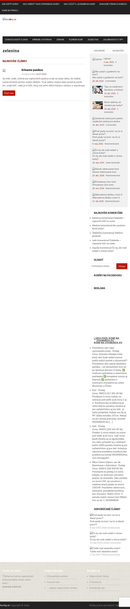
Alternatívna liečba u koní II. (106, 197)
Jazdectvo (92, 39)
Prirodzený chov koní (103, 184)
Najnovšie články (118, 53)
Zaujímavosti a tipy (113, 39)
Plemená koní (76, 39)
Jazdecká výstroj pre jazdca (106, 121)
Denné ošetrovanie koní (104, 172)
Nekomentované (112, 144)
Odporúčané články (99, 576)
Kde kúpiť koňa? (10, 4)
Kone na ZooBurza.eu (108, 342)
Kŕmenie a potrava (42, 39)
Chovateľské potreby (57, 576)
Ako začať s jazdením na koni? (79, 4)
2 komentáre (110, 81)
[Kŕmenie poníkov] (4, 70)
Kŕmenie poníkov (32, 70)
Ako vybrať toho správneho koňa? (41, 4)
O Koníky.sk (95, 582)
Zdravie (60, 39)
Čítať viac (9, 93)
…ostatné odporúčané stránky (62, 588)
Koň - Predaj (98, 390)
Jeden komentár (113, 163)
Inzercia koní (53, 582)
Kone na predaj (10, 10)
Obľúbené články (99, 53)
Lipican (107, 58)
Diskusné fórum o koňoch (113, 4)
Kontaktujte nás (97, 588)
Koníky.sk (5, 605)
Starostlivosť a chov (16, 39)
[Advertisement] (69, 28)
